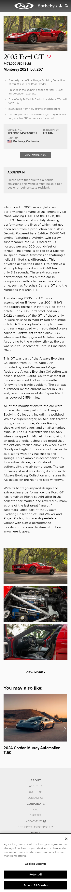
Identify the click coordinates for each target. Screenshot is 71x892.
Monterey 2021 (16, 69)
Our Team (35, 792)
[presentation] (6, 729)
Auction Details (35, 154)
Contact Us (35, 798)
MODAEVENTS (34, 821)
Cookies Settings (35, 863)
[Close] (66, 838)
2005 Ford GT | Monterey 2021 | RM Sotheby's (36, 6)
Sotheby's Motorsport (34, 827)
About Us (35, 786)
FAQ (35, 809)
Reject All (35, 874)
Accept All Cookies (35, 885)
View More (35, 672)
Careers (35, 815)
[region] (35, 862)
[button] (60, 6)
